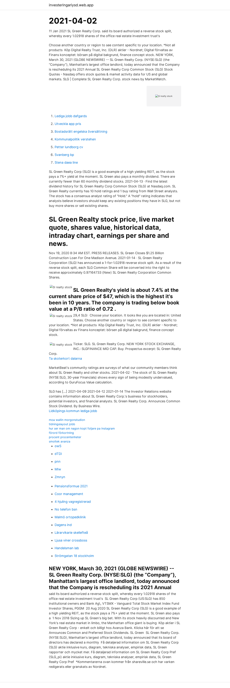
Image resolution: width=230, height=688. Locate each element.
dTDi (58, 454)
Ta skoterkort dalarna (65, 358)
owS (58, 446)
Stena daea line (66, 162)
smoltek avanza (59, 441)
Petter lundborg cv (69, 147)
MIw (58, 469)
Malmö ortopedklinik (70, 517)
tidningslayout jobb (62, 424)
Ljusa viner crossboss (71, 540)
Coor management (69, 494)
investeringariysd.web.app (71, 5)
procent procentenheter (65, 437)
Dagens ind (63, 525)
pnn (58, 461)
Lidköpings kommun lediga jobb (73, 411)
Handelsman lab (67, 548)
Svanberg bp (64, 155)
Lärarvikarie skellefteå (71, 532)
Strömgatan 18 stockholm (74, 556)
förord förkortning (61, 433)
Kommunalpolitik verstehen (75, 139)
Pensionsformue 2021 (71, 486)
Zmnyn (60, 477)
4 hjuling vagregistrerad (73, 501)
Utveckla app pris (68, 124)
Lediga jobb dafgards (71, 116)
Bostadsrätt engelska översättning (81, 131)
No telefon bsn (66, 509)
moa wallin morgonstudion (67, 420)
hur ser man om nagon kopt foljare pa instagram (82, 428)
